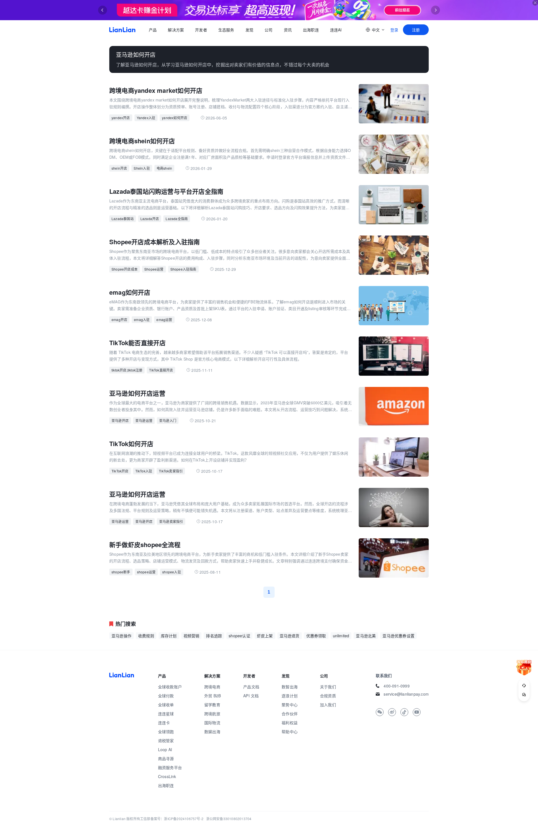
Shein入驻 (142, 168)
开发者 (201, 30)
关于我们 (328, 686)
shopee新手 (121, 571)
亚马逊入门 (167, 420)
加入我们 (328, 704)
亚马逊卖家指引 (171, 521)
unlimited (341, 635)
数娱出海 (212, 731)
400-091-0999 (396, 686)
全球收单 (166, 704)
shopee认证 (239, 635)
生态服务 (226, 30)
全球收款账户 (170, 686)
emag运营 (164, 319)
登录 (394, 30)
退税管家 (166, 740)
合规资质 (328, 695)
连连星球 (166, 713)
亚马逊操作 (121, 635)
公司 (268, 30)
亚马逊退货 (290, 635)
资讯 (288, 30)
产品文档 (251, 686)
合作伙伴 (290, 713)
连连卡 (164, 722)
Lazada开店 (149, 218)
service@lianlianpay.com (406, 694)
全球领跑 (166, 731)
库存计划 (169, 635)
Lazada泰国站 (123, 218)
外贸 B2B (212, 695)
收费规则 (146, 635)
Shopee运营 (154, 269)
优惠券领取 (316, 635)
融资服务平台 (170, 767)
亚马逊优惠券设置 (398, 635)
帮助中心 (290, 731)
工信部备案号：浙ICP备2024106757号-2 (171, 818)
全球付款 (166, 695)
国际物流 (212, 722)
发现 (249, 30)
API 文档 (251, 695)
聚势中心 (290, 704)
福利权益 (290, 722)
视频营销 (192, 635)
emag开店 (119, 319)
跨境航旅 (212, 713)
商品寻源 (166, 758)
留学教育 (212, 704)
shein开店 (119, 168)
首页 (122, 29)
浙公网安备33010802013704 (229, 818)
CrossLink (167, 776)
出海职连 (311, 30)
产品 (153, 30)
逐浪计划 (290, 695)
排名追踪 (214, 635)
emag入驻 (142, 319)
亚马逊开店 (120, 420)
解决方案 (176, 30)
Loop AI (165, 749)
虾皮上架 (265, 635)
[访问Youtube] (417, 712)
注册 (416, 30)
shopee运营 (146, 571)
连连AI (336, 30)
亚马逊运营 (143, 420)
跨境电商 (212, 686)
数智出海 (290, 686)
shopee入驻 (171, 571)
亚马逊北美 (366, 635)
